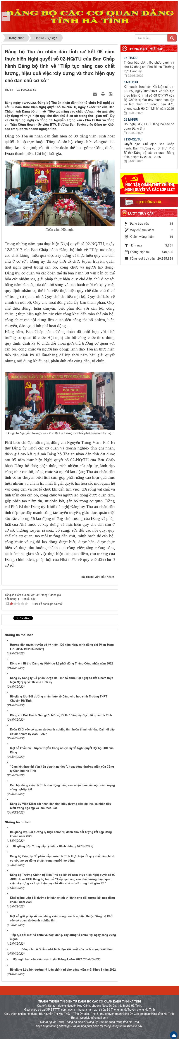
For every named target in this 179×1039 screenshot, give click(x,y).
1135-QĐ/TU (132, 139)
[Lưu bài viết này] (111, 94)
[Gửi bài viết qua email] (95, 94)
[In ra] (103, 94)
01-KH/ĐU (131, 82)
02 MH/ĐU (131, 119)
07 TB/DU (131, 58)
